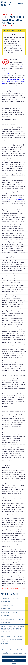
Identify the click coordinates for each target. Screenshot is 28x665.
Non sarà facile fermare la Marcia (12, 620)
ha (22, 66)
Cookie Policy (14, 663)
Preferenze (14, 660)
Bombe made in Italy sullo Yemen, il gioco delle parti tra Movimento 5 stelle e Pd (12, 639)
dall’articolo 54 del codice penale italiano (12, 199)
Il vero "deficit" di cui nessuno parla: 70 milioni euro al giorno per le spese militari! (12, 629)
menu (21, 3)
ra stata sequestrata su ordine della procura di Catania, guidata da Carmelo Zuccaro (13, 81)
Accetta (14, 656)
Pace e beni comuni (7, 606)
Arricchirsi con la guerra (9, 613)
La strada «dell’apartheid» (9, 599)
